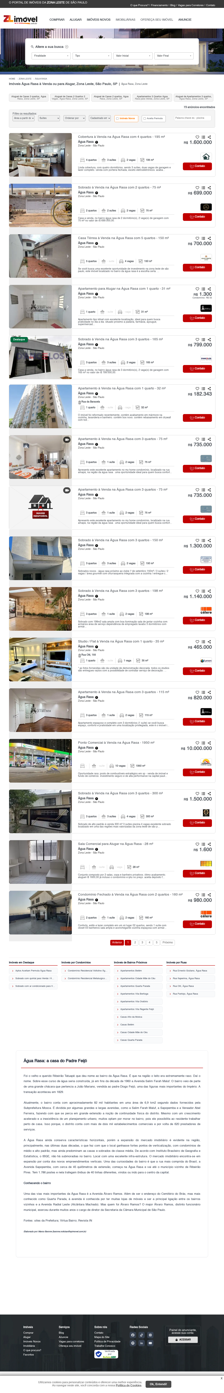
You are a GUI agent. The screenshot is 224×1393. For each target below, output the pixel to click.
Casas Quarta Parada (131, 1040)
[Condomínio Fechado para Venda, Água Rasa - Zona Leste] (112, 912)
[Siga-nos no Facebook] (133, 1335)
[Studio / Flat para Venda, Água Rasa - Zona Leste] (112, 659)
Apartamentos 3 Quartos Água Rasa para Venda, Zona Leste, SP (152, 97)
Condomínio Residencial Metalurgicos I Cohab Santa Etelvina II (88, 978)
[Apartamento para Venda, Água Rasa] (40, 406)
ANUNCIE (184, 19)
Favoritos (28, 1354)
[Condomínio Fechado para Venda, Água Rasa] (40, 912)
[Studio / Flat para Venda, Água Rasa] (40, 659)
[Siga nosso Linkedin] (141, 1343)
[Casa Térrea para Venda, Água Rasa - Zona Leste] (112, 256)
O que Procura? (139, 5)
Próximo (168, 942)
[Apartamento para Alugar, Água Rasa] (40, 306)
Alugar (27, 1337)
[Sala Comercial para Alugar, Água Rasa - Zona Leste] (112, 862)
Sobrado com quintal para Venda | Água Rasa (35, 978)
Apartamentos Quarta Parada (135, 986)
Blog (172, 5)
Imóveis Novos (127, 118)
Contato (210, 5)
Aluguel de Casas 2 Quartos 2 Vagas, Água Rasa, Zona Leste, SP (70, 97)
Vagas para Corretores (191, 5)
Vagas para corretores (71, 1341)
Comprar (28, 1333)
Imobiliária (29, 1346)
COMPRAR (57, 19)
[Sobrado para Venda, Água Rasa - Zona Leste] (112, 205)
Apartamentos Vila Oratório (134, 1001)
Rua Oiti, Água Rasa (183, 986)
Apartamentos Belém (131, 971)
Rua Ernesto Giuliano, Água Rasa (190, 971)
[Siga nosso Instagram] (150, 1335)
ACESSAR (185, 1340)
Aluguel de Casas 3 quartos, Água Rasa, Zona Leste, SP (28, 97)
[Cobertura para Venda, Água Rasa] (40, 155)
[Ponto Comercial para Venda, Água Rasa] (40, 760)
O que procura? (32, 1350)
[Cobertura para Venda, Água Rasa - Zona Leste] (112, 155)
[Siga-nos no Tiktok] (141, 1335)
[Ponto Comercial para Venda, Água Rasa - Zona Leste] (112, 760)
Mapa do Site (101, 1337)
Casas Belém (127, 1025)
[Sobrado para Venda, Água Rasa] (40, 205)
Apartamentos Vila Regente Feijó (137, 1009)
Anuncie (63, 1337)
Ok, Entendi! (158, 1384)
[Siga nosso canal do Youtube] (150, 1343)
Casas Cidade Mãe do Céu (134, 1032)
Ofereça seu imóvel (70, 1346)
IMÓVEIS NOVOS (98, 19)
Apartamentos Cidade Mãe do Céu (137, 978)
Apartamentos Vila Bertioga (134, 994)
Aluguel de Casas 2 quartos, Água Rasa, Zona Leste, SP (111, 97)
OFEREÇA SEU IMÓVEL (157, 19)
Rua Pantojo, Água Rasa (185, 994)
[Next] (67, 154)
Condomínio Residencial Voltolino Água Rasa (88, 971)
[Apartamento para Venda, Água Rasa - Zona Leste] (112, 406)
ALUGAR (76, 19)
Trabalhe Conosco (104, 1346)
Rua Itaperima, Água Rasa (186, 978)
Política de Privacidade (107, 1341)
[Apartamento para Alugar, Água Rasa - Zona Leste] (112, 306)
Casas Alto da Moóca (131, 1017)
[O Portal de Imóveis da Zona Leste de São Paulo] (20, 23)
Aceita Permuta (154, 118)
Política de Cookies (128, 1385)
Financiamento (159, 5)
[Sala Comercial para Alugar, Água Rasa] (40, 862)
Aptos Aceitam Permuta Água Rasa (33, 971)
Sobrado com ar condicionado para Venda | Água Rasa (35, 986)
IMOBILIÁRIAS (125, 19)
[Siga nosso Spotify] (133, 1343)
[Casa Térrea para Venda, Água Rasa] (40, 256)
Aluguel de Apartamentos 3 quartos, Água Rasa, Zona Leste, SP (194, 97)
